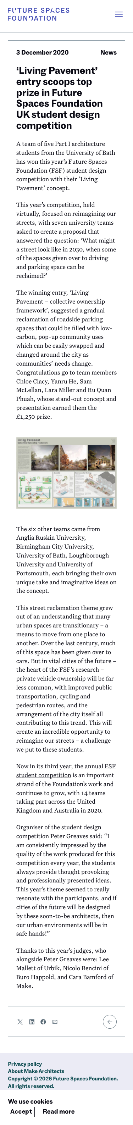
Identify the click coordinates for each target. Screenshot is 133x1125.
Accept (21, 1112)
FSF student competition (66, 770)
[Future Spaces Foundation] (38, 14)
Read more (59, 1112)
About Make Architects (36, 1071)
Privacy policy (25, 1064)
